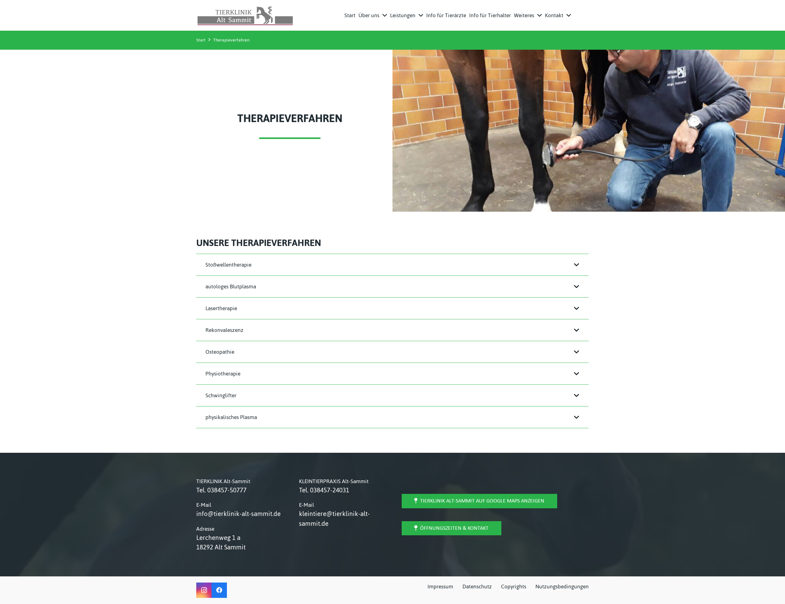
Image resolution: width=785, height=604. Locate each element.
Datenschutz (477, 586)
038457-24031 (329, 490)
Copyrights (513, 586)
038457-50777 (227, 490)
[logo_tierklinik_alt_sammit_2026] (245, 15)
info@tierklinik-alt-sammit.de (238, 513)
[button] (384, 15)
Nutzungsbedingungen (562, 586)
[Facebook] (219, 590)
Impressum (440, 586)
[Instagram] (204, 590)
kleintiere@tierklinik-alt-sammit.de (334, 518)
